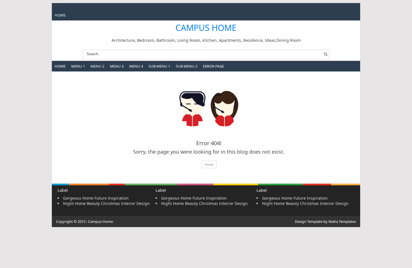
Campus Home (206, 27)
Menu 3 (117, 66)
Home (60, 15)
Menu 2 (97, 66)
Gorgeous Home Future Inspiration (96, 198)
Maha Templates (342, 221)
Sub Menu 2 (186, 66)
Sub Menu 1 (159, 66)
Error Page (213, 66)
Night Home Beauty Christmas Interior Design (106, 203)
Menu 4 (136, 66)
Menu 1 (78, 66)
